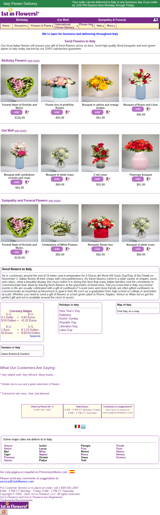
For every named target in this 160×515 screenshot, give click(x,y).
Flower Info (86, 24)
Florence (9, 457)
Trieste (120, 445)
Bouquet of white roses (60, 174)
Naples (43, 454)
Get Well (63, 19)
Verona (120, 454)
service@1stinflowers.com (118, 412)
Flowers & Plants (41, 25)
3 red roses (100, 174)
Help (99, 25)
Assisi (8, 448)
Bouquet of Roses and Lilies (141, 104)
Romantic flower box (100, 244)
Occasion (20, 25)
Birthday (22, 19)
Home (5, 25)
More (110, 25)
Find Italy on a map (128, 311)
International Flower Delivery (64, 26)
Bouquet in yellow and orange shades (100, 106)
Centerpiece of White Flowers (59, 244)
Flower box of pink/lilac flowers (59, 106)
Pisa (83, 448)
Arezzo (8, 445)
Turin (119, 448)
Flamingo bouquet (141, 174)
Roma (84, 454)
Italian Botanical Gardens (15, 353)
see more (34, 60)
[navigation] (80, 26)
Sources (35, 336)
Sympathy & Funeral (112, 19)
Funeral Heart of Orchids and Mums (19, 106)
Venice (120, 451)
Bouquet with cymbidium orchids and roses (19, 176)
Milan (42, 451)
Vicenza (121, 457)
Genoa (8, 460)
